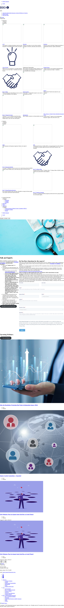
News (3, 204)
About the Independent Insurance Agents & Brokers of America (15, 13)
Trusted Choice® (8, 594)
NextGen (45, 44)
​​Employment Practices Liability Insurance (13, 598)
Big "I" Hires (5, 91)
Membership (25, 115)
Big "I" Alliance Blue (37, 169)
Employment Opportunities (10, 583)
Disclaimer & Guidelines (55, 263)
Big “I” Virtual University (10, 589)
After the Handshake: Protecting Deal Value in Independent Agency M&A (19, 405)
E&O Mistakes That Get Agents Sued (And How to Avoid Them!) (17, 514)
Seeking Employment (9, 586)
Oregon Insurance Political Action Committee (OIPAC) (16, 208)
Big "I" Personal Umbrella (7, 167)
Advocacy (4, 205)
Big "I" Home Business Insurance (9, 190)
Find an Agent (5, 14)
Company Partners (8, 580)
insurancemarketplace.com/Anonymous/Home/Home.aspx (30, 271)
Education (7, 200)
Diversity (25, 44)
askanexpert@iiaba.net (10, 272)
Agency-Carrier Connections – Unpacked (10, 475)
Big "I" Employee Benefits (38, 192)
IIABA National (5, 1)
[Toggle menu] (6, 218)
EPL (34, 144)
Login (3, 3)
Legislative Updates (9, 209)
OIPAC (6, 601)
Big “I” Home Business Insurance (9, 595)
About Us (4, 579)
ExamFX (7, 202)
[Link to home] (2, 17)
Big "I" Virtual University (7, 115)
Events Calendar (8, 591)
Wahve (45, 90)
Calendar (7, 201)
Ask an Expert (5, 67)
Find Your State (5, 15)
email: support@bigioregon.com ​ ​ (9, 572)
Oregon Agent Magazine (10, 593)
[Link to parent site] (4, 8)
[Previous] (1, 561)
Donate (6, 210)
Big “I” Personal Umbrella (10, 596)
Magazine (4, 203)
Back (5, 22)
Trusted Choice (47, 67)
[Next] (5, 561)
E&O (3, 144)
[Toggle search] (2, 218)
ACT (3, 44)
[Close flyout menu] (1, 10)
